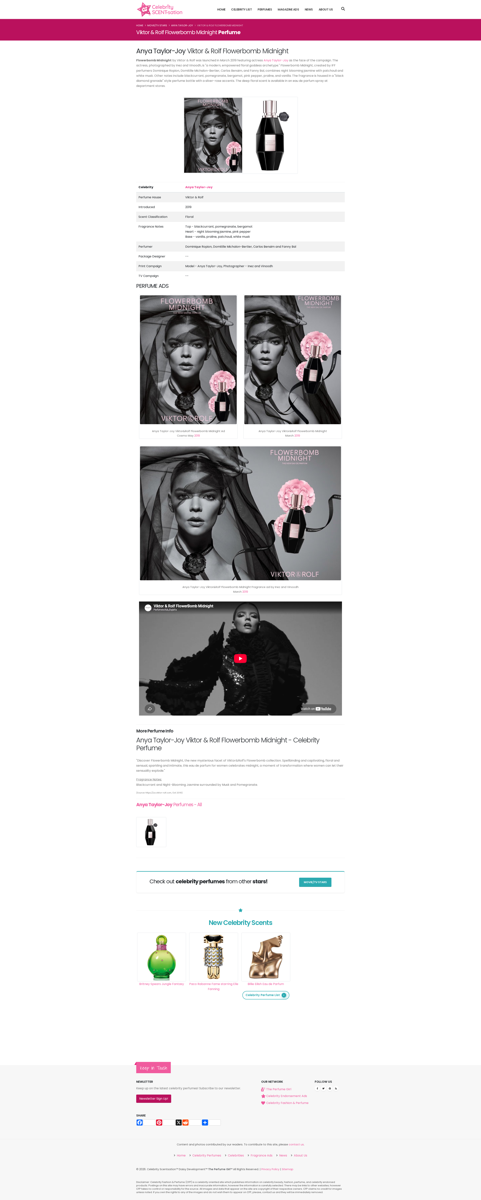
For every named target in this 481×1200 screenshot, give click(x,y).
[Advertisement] (318, 989)
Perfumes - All (169, 805)
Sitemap (287, 1169)
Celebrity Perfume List (263, 995)
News (309, 9)
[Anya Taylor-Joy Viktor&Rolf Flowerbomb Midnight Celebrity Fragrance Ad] (240, 513)
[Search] (343, 9)
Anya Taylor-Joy (182, 25)
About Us (326, 9)
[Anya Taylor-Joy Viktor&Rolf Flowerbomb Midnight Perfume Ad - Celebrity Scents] (188, 359)
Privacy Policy (270, 1169)
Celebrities (235, 1155)
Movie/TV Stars (157, 25)
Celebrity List (241, 9)
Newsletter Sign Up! (153, 1098)
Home (221, 9)
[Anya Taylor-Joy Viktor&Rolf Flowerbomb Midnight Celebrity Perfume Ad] (292, 359)
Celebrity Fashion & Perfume (287, 1103)
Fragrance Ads (261, 1155)
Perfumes (265, 9)
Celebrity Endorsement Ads (286, 1096)
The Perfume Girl (278, 1089)
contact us (296, 1144)
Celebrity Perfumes (206, 1155)
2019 (197, 436)
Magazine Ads (288, 9)
